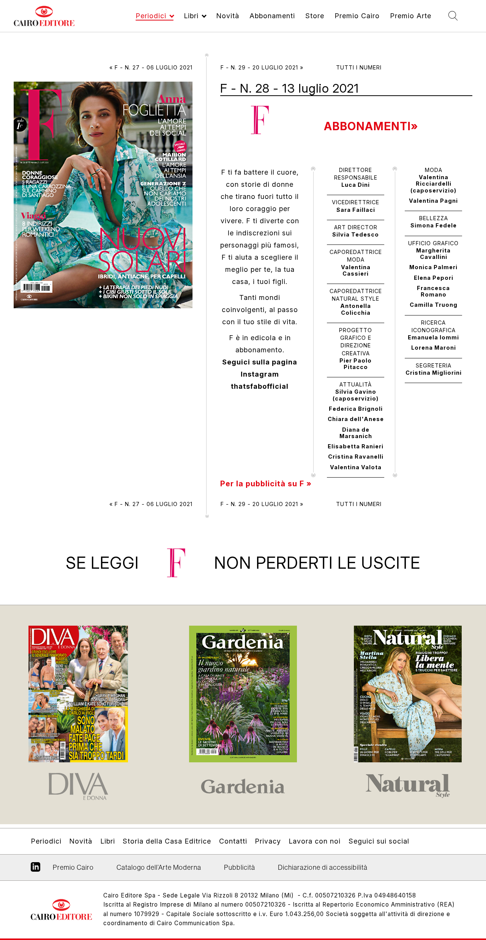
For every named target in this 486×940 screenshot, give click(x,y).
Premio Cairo (357, 16)
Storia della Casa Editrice (167, 841)
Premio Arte (410, 16)
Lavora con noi (315, 841)
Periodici (151, 16)
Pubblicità (239, 867)
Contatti (233, 841)
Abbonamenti (272, 16)
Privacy (268, 841)
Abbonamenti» (371, 126)
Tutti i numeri (359, 67)
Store (314, 16)
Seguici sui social (379, 841)
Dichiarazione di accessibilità (323, 867)
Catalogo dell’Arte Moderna (159, 867)
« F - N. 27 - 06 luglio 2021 (151, 67)
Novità (227, 16)
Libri (191, 16)
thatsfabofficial (260, 386)
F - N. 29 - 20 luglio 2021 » (262, 67)
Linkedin (35, 870)
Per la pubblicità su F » (266, 483)
